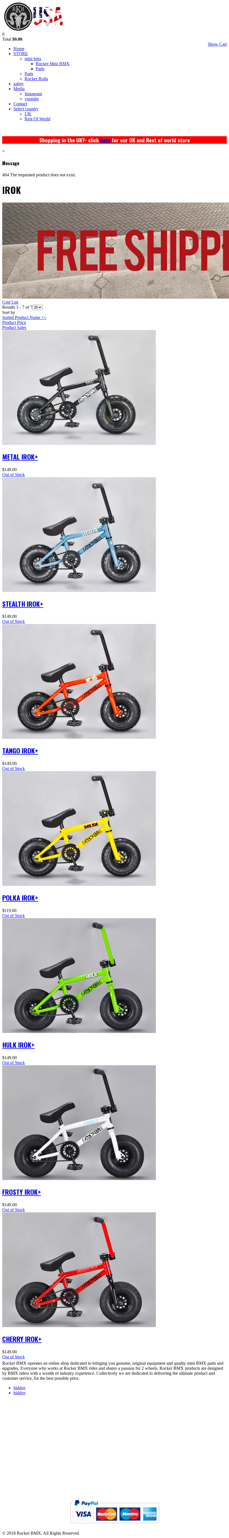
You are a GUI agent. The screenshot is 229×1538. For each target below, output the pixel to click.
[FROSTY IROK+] (79, 1178)
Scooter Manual (25, 1466)
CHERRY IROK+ (22, 1339)
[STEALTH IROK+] (79, 590)
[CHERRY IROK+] (79, 1325)
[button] (3, 34)
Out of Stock (13, 474)
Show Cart (217, 44)
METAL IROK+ (20, 457)
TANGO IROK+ (20, 750)
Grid (6, 302)
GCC (7, 1477)
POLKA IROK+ (20, 898)
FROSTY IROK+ (21, 1192)
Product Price (14, 322)
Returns (13, 1432)
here (105, 140)
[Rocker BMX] (33, 29)
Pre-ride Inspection (29, 1454)
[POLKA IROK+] (79, 884)
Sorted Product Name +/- (24, 317)
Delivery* (16, 1443)
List (14, 302)
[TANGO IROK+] (79, 737)
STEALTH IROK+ (22, 604)
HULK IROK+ (18, 1045)
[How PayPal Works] (114, 1525)
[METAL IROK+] (79, 443)
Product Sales (14, 327)
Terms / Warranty (26, 1421)
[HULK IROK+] (79, 1031)
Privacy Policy (22, 1410)
